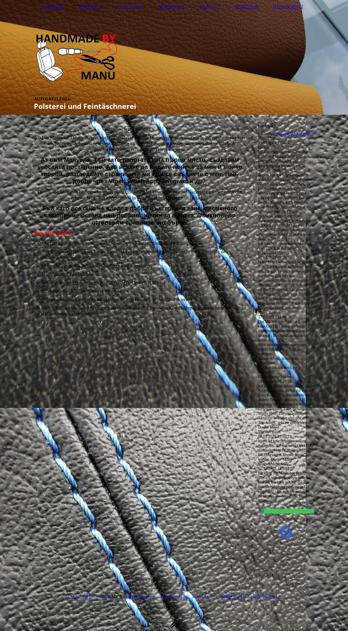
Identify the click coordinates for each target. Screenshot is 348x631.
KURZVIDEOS (130, 7)
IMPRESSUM (246, 7)
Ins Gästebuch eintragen (294, 133)
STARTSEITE (52, 7)
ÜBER (106, 597)
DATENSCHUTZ (288, 7)
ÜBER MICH (90, 7)
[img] (174, 57)
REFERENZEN (171, 7)
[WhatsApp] (262, 511)
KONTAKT (210, 7)
